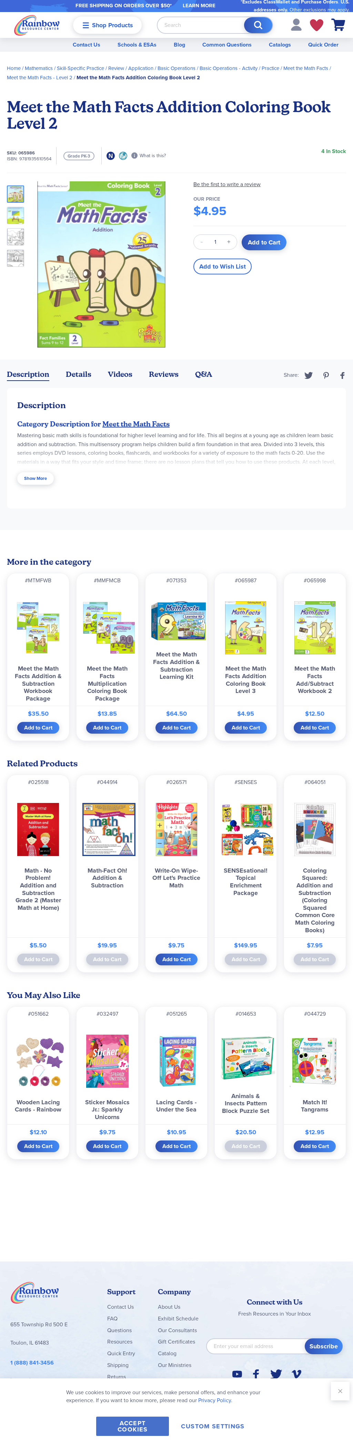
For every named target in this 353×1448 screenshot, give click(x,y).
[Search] (258, 25)
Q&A (203, 374)
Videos (120, 374)
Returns (116, 1377)
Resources (119, 1342)
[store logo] (37, 25)
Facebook (342, 375)
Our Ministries (174, 1365)
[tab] (28, 375)
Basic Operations (176, 68)
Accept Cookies (133, 1426)
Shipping (118, 1365)
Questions (119, 1330)
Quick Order (323, 45)
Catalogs (280, 45)
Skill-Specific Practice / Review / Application (105, 68)
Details (78, 374)
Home (14, 68)
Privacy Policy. (215, 1400)
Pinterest (326, 375)
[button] (296, 24)
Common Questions (227, 45)
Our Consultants (177, 1330)
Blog (179, 45)
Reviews (164, 374)
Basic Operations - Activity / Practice (239, 68)
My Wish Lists (316, 25)
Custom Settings (212, 1426)
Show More (35, 478)
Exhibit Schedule (178, 1319)
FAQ (112, 1319)
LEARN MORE (199, 5)
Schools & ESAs (137, 45)
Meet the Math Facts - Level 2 (39, 77)
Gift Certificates (176, 1342)
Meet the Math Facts (305, 68)
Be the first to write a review (227, 184)
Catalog (167, 1353)
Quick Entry (121, 1353)
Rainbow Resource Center (34, 1294)
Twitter (308, 375)
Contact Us (86, 45)
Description (28, 374)
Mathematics (39, 68)
